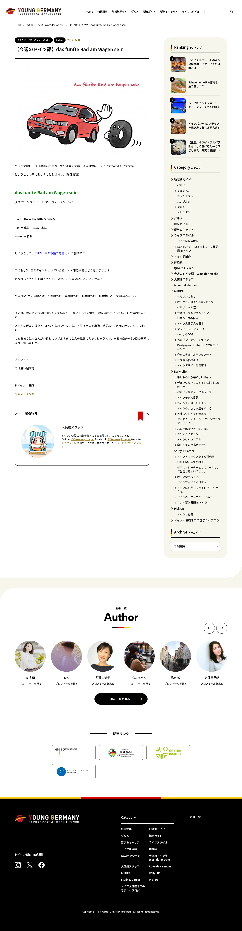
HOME (89, 11)
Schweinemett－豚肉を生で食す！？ (203, 84)
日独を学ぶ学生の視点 (190, 462)
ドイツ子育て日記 (187, 397)
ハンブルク (183, 201)
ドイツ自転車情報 (187, 241)
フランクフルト (186, 196)
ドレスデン (183, 212)
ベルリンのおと (186, 296)
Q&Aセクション (184, 268)
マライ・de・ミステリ (190, 329)
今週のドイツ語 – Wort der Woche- (197, 273)
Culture (179, 290)
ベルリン (182, 185)
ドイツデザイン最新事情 (191, 365)
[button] (209, 628)
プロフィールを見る (30, 683)
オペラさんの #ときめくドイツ (195, 302)
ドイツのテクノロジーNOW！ (195, 497)
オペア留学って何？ (189, 477)
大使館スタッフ (184, 279)
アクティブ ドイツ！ (189, 434)
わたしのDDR (185, 334)
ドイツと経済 (185, 514)
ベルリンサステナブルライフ (194, 392)
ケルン (181, 207)
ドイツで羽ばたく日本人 (191, 482)
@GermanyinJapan (82, 439)
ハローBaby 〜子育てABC (192, 428)
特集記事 (102, 11)
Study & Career (184, 451)
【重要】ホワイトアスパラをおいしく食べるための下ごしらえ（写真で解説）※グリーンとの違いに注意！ (204, 148)
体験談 (178, 262)
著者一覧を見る (120, 699)
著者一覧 (195, 817)
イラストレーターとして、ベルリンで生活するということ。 (198, 469)
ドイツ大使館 (68, 443)
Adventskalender (185, 285)
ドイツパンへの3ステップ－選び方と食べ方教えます (204, 125)
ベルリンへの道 (186, 307)
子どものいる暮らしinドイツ (194, 377)
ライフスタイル (190, 11)
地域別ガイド (119, 11)
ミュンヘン (183, 190)
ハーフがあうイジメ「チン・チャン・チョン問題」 (204, 105)
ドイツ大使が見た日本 (190, 323)
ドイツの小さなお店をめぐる (194, 408)
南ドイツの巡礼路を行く (191, 445)
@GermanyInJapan (119, 439)
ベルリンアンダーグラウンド (194, 340)
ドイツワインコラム (189, 439)
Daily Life (180, 371)
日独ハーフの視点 (187, 318)
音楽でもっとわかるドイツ (193, 312)
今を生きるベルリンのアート (194, 354)
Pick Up (179, 508)
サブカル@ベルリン (189, 360)
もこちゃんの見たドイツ (191, 403)
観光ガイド (149, 11)
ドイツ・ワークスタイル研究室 (195, 456)
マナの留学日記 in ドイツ (192, 502)
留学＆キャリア (169, 11)
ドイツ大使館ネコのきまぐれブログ (196, 520)
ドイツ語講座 (182, 256)
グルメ (135, 11)
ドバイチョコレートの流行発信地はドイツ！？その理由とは (204, 64)
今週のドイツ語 (25, 394)
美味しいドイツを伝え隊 (191, 413)
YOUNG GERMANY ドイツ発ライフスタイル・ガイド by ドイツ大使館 (47, 819)
